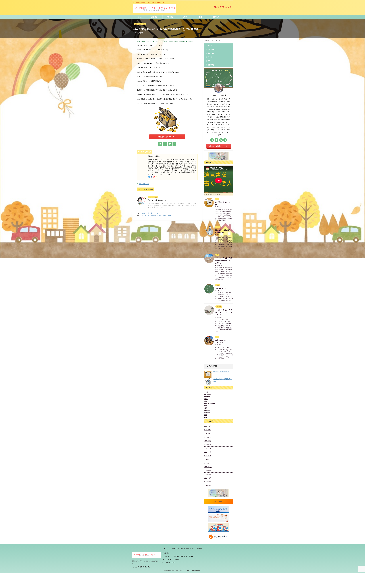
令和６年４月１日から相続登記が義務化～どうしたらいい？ (223, 260)
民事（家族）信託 (144, 184)
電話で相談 (170, 17)
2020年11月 (208, 467)
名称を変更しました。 (223, 288)
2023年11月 (208, 437)
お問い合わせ (155, 17)
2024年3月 (207, 433)
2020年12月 (208, 463)
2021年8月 (207, 444)
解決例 (185, 17)
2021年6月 (207, 452)
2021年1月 (207, 459)
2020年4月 (207, 478)
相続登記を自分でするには (221, 372)
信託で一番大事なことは (158, 200)
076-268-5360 (223, 7)
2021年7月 (207, 448)
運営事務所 (216, 17)
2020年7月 (207, 470)
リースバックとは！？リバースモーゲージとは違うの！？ (223, 312)
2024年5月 (207, 426)
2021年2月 (207, 456)
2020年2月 (207, 485)
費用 (200, 17)
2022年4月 (207, 441)
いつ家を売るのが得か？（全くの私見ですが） (157, 215)
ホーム (140, 17)
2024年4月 (207, 430)
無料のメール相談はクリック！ (219, 146)
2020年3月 (207, 482)
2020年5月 (207, 474)
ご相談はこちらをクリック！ (166, 137)
